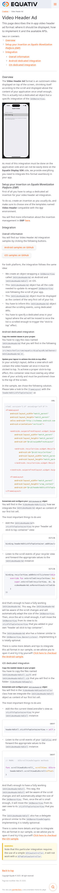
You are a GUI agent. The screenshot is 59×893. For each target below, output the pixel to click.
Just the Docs (17, 890)
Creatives (5, 12)
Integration (11, 51)
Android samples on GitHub (19, 247)
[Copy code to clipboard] (51, 406)
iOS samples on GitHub (16, 255)
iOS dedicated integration (22, 64)
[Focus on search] (53, 887)
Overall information (19, 56)
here (27, 220)
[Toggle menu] (55, 4)
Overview (10, 40)
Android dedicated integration (25, 60)
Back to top (8, 870)
